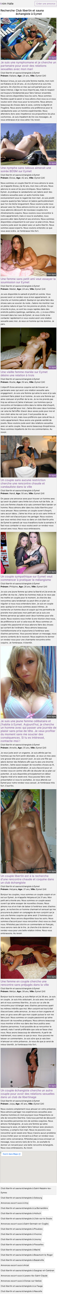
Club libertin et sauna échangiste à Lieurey (21, 1239)
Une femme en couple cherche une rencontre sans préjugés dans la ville (25, 983)
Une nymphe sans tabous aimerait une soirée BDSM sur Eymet (26, 169)
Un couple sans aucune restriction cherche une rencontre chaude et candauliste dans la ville (23, 483)
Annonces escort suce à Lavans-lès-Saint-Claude (24, 1275)
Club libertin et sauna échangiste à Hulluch (21, 1213)
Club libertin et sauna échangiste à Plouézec (22, 1229)
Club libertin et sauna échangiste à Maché (20, 1249)
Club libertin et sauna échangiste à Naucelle (21, 1291)
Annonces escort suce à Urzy (14, 1203)
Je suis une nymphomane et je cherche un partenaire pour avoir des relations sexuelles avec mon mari (28, 66)
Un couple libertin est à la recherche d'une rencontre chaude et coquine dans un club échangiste (27, 879)
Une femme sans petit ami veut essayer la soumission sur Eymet (28, 280)
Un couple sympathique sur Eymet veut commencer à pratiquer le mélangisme (26, 578)
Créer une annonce (45, 3)
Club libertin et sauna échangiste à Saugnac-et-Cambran (27, 1270)
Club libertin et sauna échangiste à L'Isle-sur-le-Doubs (26, 1218)
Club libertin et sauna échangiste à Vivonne (21, 1234)
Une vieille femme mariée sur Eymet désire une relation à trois (24, 373)
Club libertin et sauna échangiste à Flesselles (22, 1244)
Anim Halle (7, 3)
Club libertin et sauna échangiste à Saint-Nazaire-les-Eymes (26, 1190)
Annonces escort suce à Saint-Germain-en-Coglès (25, 1223)
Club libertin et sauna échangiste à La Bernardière (24, 1208)
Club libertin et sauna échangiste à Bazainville (22, 1260)
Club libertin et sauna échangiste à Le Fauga (21, 1286)
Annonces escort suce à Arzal (15, 1265)
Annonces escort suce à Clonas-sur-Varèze (21, 1281)
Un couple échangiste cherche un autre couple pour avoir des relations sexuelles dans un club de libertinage (27, 1094)
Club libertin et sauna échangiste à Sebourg (21, 1197)
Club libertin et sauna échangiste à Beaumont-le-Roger (27, 1255)
